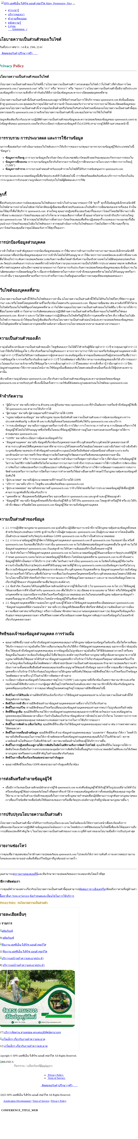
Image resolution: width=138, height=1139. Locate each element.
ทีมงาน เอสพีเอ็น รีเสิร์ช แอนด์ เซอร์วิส (25, 951)
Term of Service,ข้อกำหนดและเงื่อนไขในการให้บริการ (43, 896)
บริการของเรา (16, 14)
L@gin (12, 26)
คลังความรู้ (14, 22)
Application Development (17, 1101)
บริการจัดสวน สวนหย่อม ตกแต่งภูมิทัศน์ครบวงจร (32, 1032)
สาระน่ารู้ (13, 10)
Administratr (18, 29)
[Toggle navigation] (73, 4)
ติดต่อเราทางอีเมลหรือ (92, 889)
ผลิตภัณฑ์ (8, 937)
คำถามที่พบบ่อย (17, 18)
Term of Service (40, 1101)
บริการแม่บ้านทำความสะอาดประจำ (24, 965)
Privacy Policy (58, 1101)
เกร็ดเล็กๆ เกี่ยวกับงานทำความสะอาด (26, 1046)
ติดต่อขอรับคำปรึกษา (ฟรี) (17, 53)
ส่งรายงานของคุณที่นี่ (25, 874)
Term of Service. (56, 1078)
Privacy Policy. (55, 1075)
